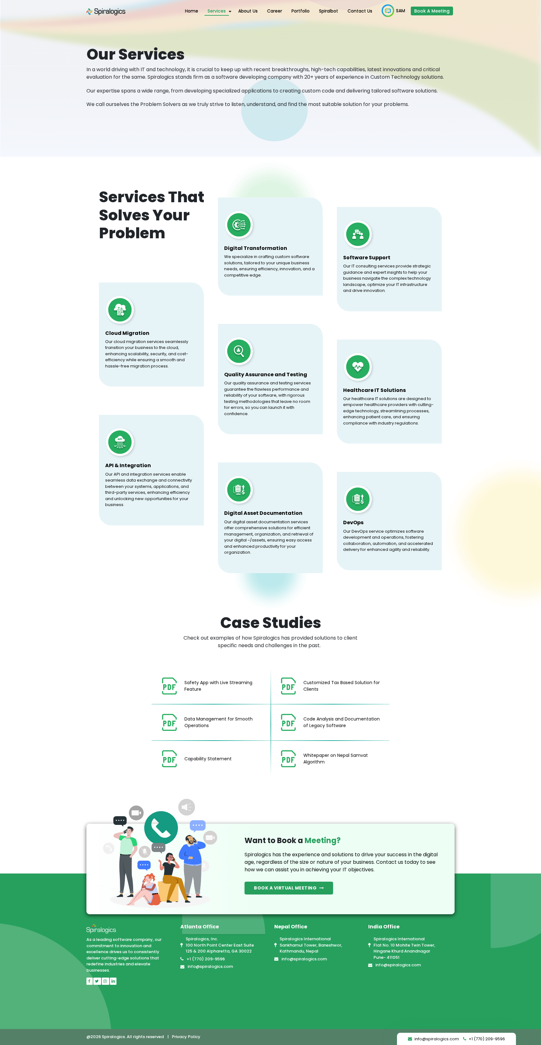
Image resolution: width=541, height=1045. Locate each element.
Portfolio (300, 11)
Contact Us (360, 11)
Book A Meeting (432, 11)
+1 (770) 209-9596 (206, 959)
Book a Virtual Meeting (286, 888)
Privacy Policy (186, 1037)
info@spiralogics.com (210, 966)
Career (274, 11)
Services (217, 11)
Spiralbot (328, 11)
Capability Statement (208, 759)
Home (191, 11)
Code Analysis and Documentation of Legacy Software (341, 722)
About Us (248, 11)
